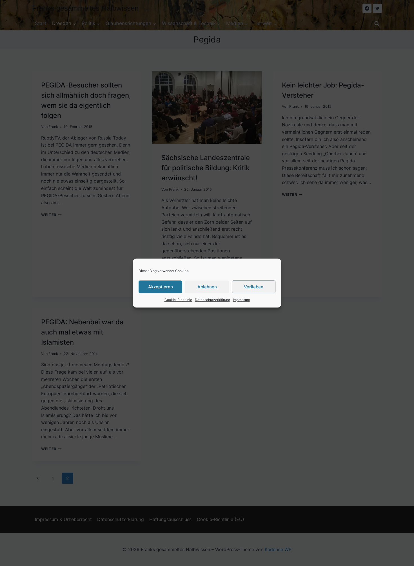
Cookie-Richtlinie (178, 300)
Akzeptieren (160, 286)
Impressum (241, 300)
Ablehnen (207, 286)
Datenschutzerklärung (212, 300)
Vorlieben (253, 286)
